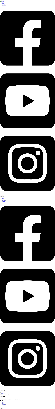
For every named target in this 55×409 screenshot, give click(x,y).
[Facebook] (27, 69)
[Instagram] (27, 194)
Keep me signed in (3, 392)
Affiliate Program (4, 5)
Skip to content (2, 0)
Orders (2, 402)
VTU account (3, 4)
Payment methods (4, 404)
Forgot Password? (2, 393)
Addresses (3, 403)
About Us (3, 3)
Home (2, 2)
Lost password (3, 405)
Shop (2, 199)
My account (3, 201)
